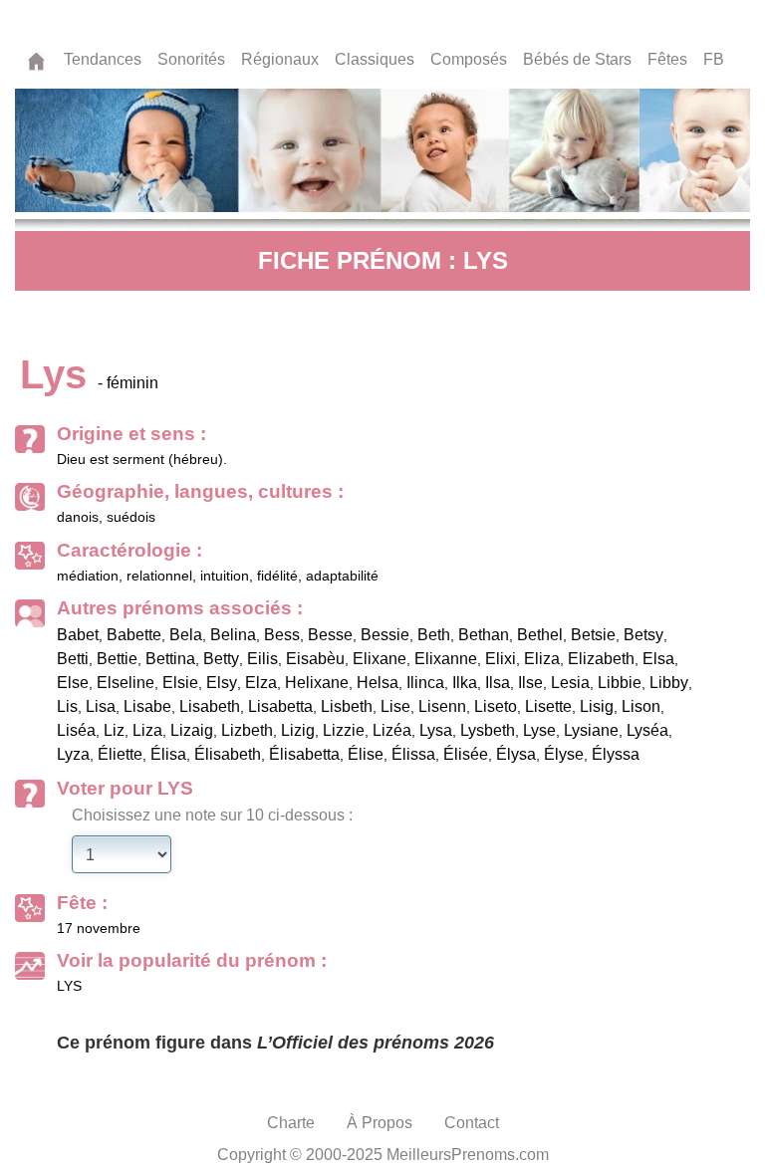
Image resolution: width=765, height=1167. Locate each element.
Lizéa (392, 730)
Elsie (180, 682)
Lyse (539, 730)
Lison (641, 706)
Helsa (377, 682)
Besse (330, 634)
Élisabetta (304, 754)
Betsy (643, 634)
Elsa (658, 658)
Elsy (221, 682)
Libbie (619, 682)
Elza (261, 682)
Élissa (413, 754)
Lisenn (442, 706)
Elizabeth (601, 658)
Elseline (125, 682)
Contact (471, 1122)
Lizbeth (247, 730)
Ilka (464, 682)
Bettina (170, 658)
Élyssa (615, 754)
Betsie (593, 634)
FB (713, 59)
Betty (221, 658)
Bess (282, 634)
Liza (147, 730)
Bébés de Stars (577, 59)
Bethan (483, 634)
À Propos (379, 1122)
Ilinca (425, 682)
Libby (668, 682)
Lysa (435, 730)
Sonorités (191, 59)
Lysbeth (487, 730)
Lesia (570, 682)
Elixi (500, 658)
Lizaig (191, 730)
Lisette (548, 706)
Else (73, 682)
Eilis (262, 658)
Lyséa (647, 730)
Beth (433, 634)
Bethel (540, 634)
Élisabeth (227, 754)
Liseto (495, 706)
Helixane (317, 682)
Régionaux (280, 59)
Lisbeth (347, 706)
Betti (73, 658)
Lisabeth (209, 706)
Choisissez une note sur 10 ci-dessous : (212, 815)
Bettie (117, 658)
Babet (78, 634)
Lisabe (147, 706)
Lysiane (591, 730)
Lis (67, 706)
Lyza (73, 754)
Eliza (542, 658)
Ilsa (497, 682)
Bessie (385, 634)
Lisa (101, 706)
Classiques (374, 59)
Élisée (465, 754)
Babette (134, 634)
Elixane (379, 658)
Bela (185, 634)
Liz (114, 730)
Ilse (530, 682)
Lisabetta (280, 706)
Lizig (298, 730)
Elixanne (445, 658)
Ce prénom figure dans (275, 1042)
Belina (233, 634)
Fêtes (667, 59)
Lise (395, 706)
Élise (365, 754)
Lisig (597, 706)
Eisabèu (315, 658)
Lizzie (344, 730)
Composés (468, 59)
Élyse (564, 754)
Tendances (102, 59)
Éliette (120, 754)
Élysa (516, 754)
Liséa (76, 730)
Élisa (168, 754)
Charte (291, 1122)
